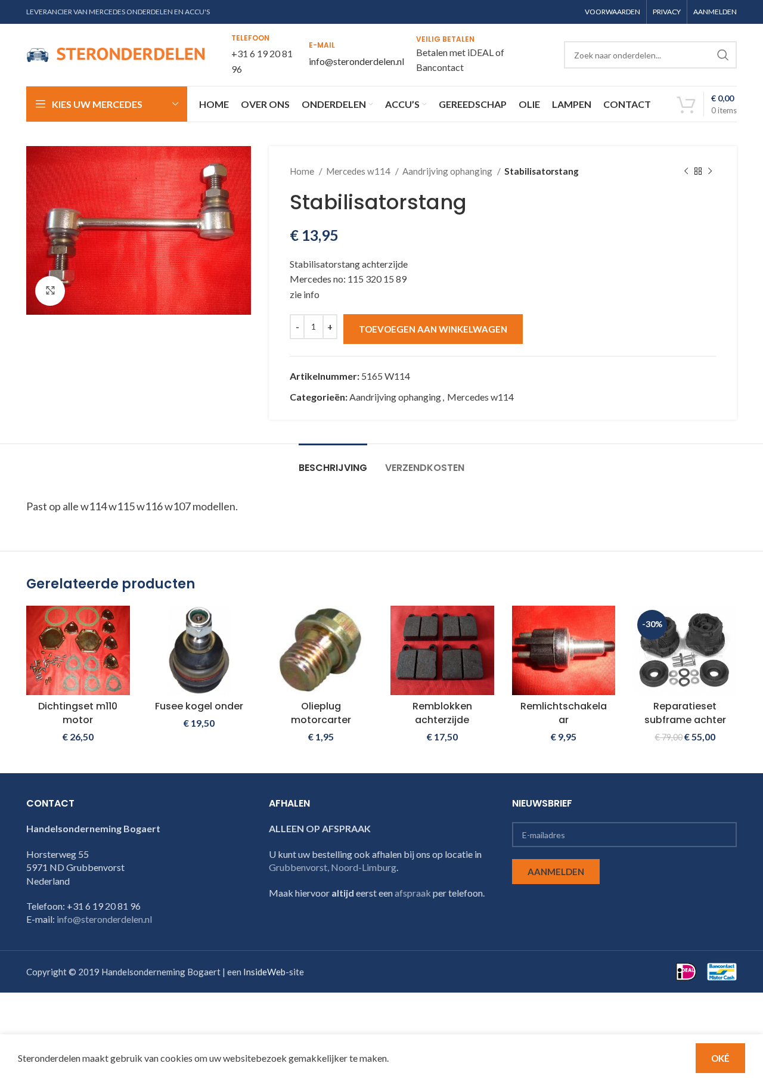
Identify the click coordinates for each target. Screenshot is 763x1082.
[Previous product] (686, 171)
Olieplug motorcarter (321, 712)
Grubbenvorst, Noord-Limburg (332, 867)
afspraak (413, 892)
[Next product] (710, 171)
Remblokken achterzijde (442, 712)
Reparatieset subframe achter (685, 712)
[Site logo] (115, 53)
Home (303, 171)
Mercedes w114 (359, 171)
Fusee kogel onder (199, 706)
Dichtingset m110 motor (77, 712)
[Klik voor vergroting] (50, 291)
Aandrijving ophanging (448, 171)
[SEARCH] (723, 55)
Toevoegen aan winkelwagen (433, 329)
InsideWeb (264, 971)
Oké (720, 1058)
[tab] (333, 462)
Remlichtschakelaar (563, 712)
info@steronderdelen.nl (356, 61)
